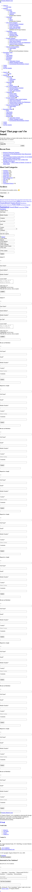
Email (1, 224)
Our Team (8, 7)
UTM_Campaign (4, 244)
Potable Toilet (9, 204)
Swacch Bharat (14, 207)
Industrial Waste (13, 34)
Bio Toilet (6, 199)
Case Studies (9, 55)
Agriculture (9, 10)
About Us (5, 5)
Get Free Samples (7, 68)
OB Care (5, 179)
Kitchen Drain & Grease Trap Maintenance (19, 42)
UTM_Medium (4, 241)
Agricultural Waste (13, 96)
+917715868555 (5, 848)
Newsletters (9, 58)
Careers (5, 65)
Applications (12, 12)
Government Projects (8, 183)
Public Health (16, 204)
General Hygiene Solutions (16, 44)
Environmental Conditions (12, 201)
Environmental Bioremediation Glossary (19, 64)
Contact (5, 66)
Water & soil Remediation (12, 105)
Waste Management (8, 177)
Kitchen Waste (12, 32)
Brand (4, 182)
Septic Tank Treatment (14, 27)
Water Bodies (12, 48)
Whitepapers (9, 56)
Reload (3, 237)
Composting (9, 31)
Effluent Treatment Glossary (16, 62)
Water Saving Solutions (15, 41)
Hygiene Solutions (10, 38)
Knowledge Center (7, 52)
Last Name (3, 221)
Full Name (3, 351)
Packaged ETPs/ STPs (14, 28)
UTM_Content (3, 250)
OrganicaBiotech (5, 203)
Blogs (7, 54)
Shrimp (11, 19)
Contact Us (6, 834)
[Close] (0, 260)
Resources (8, 59)
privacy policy (5, 888)
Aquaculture (9, 17)
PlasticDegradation (3, 204)
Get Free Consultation (5, 857)
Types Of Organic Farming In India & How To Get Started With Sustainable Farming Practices (17, 157)
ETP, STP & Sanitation (11, 22)
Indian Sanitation (23, 201)
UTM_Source (3, 238)
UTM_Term (3, 247)
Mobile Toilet (29, 201)
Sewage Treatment (13, 25)
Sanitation (5, 170)
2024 (4, 180)
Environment (4, 201)
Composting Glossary (14, 61)
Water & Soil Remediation (12, 46)
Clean (16, 199)
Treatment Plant (21, 207)
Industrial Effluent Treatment (16, 24)
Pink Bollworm (23, 203)
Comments (2, 373)
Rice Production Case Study (26, 204)
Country (2, 227)
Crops (10, 11)
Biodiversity (2, 199)
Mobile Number (4, 215)
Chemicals (13, 199)
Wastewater (6, 173)
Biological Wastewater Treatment (11, 152)
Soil (10, 49)
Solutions (5, 8)
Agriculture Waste (13, 35)
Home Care (6, 176)
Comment (2, 230)
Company (2, 218)
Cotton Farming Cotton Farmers (23, 199)
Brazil (9, 199)
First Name (3, 212)
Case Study (6, 831)
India (18, 201)
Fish (10, 18)
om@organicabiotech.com (8, 849)
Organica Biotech (15, 203)
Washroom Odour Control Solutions (18, 39)
